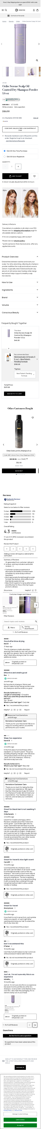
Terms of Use (18, 1110)
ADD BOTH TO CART (14, 394)
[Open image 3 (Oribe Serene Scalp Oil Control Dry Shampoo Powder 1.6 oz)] (32, 72)
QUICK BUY (19, 471)
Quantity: (6, 162)
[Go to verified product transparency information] (11, 99)
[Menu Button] (2, 10)
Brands (11, 21)
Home (4, 21)
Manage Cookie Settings (20, 1114)
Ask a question (19, 107)
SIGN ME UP (20, 1067)
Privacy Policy (8, 1110)
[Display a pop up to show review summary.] (27, 459)
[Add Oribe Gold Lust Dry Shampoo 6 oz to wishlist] (32, 417)
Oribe (18, 21)
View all (35, 118)
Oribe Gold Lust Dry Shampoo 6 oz (18, 451)
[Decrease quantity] (5, 166)
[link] (33, 10)
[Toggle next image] (39, 44)
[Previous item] (3, 444)
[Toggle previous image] (1, 44)
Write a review (7, 107)
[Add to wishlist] (34, 176)
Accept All (20, 1125)
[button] (20, 100)
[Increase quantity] (18, 166)
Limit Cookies (20, 1120)
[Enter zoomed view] (37, 60)
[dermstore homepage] (20, 10)
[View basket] (37, 10)
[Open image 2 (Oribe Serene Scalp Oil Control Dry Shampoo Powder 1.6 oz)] (19, 72)
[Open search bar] (5, 10)
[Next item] (37, 444)
